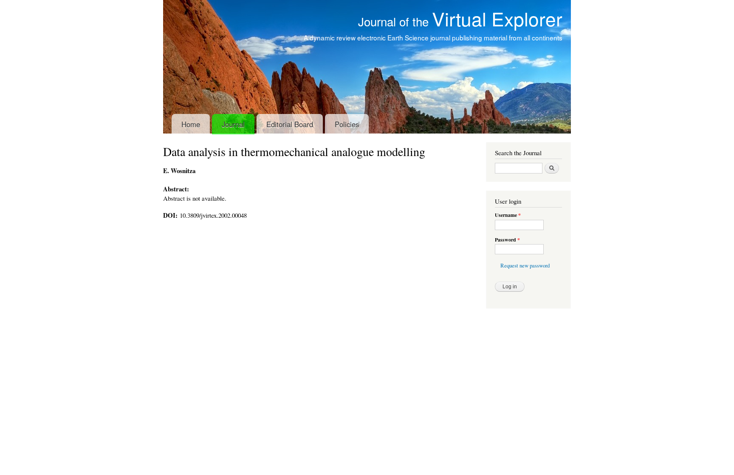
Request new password (525, 265)
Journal (233, 124)
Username (508, 215)
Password (507, 239)
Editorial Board (289, 124)
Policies (347, 124)
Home (190, 124)
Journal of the (460, 21)
